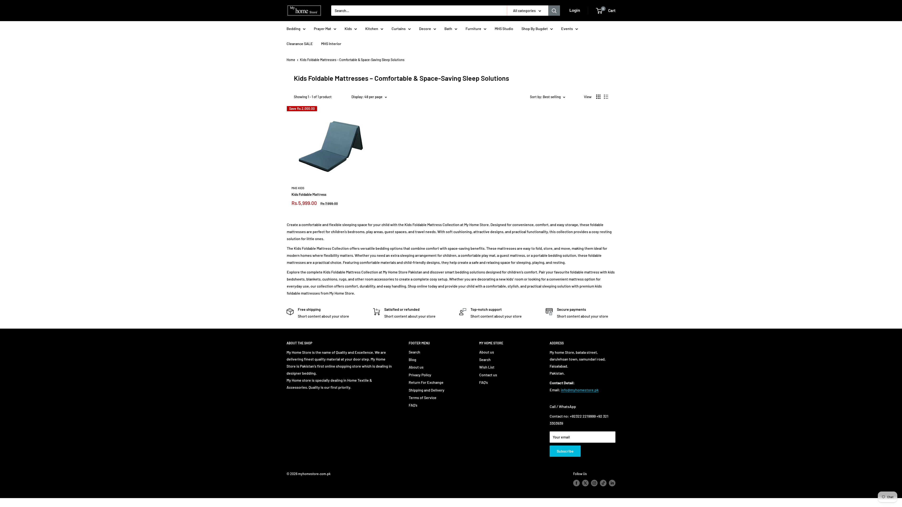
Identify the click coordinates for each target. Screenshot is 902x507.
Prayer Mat (322, 28)
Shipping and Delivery (426, 390)
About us (416, 367)
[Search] (554, 10)
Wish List (486, 367)
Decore (425, 28)
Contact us (488, 375)
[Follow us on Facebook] (576, 483)
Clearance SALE (300, 43)
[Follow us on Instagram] (594, 483)
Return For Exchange (426, 382)
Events (567, 28)
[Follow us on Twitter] (585, 483)
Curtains (399, 28)
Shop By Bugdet (534, 28)
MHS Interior (331, 43)
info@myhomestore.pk (580, 390)
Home (291, 60)
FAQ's (413, 405)
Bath (448, 28)
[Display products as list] (606, 97)
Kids (348, 28)
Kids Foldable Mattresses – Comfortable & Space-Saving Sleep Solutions (352, 60)
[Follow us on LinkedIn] (612, 483)
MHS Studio (504, 28)
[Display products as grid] (598, 97)
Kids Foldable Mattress (309, 194)
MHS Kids (298, 188)
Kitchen (371, 28)
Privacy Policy (420, 375)
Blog (412, 359)
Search (414, 352)
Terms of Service (422, 397)
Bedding (293, 28)
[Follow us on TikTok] (603, 483)
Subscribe (565, 451)
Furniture (473, 28)
